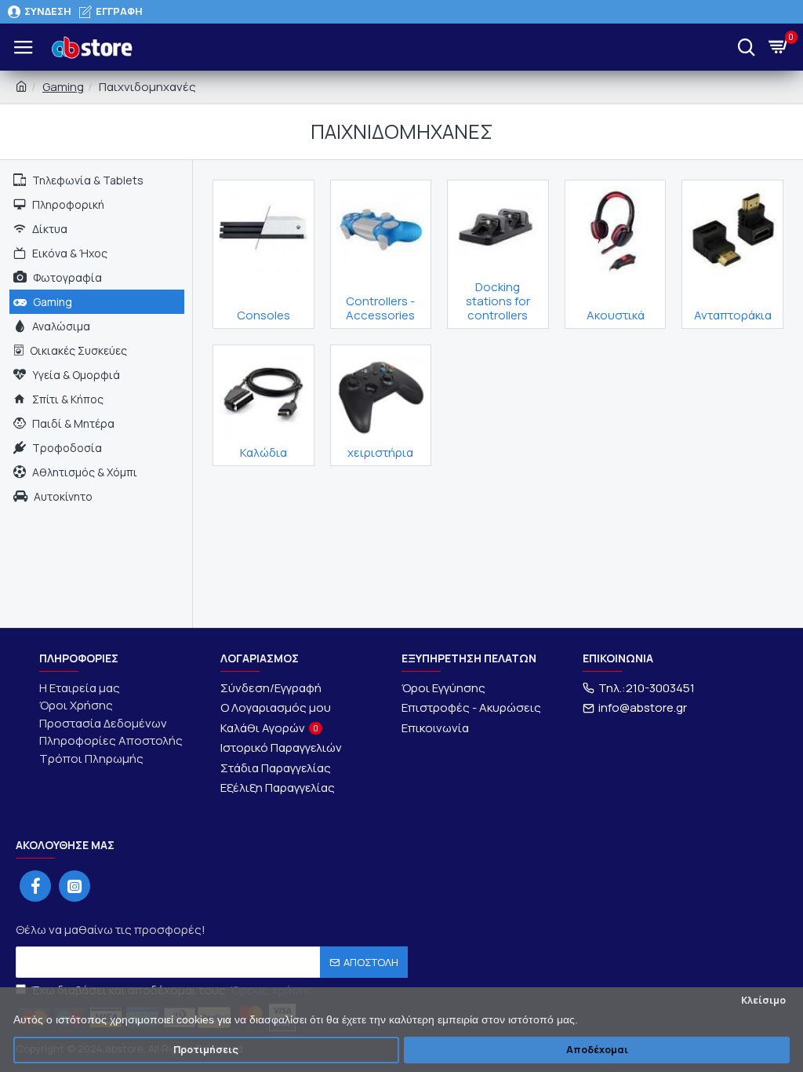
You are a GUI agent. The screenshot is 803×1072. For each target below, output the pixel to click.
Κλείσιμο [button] (763, 1000)
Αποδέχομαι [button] (597, 1049)
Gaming (63, 86)
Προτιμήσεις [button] (205, 1049)
